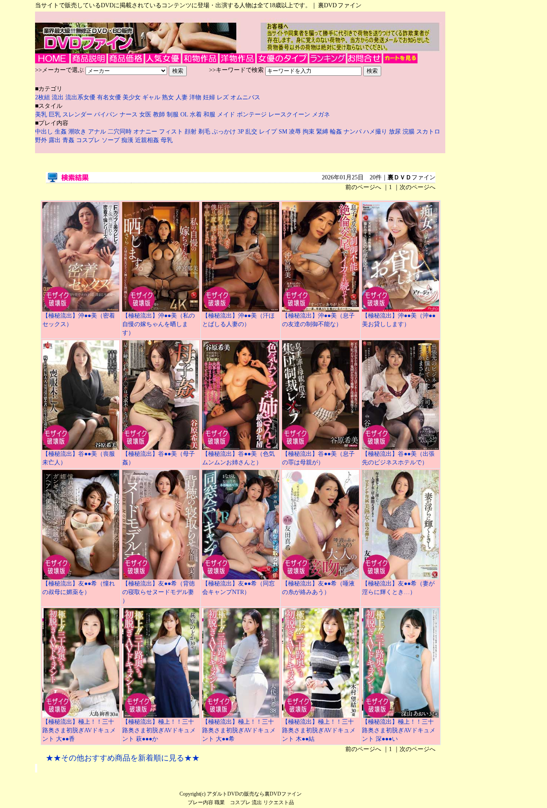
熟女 (169, 97)
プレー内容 (200, 802)
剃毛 (205, 131)
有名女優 (109, 97)
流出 (58, 97)
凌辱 (296, 131)
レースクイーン (289, 114)
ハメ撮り (376, 131)
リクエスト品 (278, 802)
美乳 (41, 114)
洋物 (196, 97)
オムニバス (245, 97)
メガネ (321, 114)
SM (284, 131)
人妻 (182, 97)
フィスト (171, 131)
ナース (129, 114)
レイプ (269, 131)
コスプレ (89, 140)
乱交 (252, 131)
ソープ (111, 140)
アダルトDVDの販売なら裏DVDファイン (254, 794)
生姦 (61, 131)
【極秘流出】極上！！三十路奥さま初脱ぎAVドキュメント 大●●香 (79, 730)
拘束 (309, 131)
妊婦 (210, 97)
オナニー (146, 131)
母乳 (167, 140)
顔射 (191, 131)
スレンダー (77, 114)
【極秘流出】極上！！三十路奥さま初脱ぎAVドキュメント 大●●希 (239, 730)
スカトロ (428, 131)
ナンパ (353, 131)
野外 (42, 140)
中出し (45, 131)
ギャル (152, 97)
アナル (98, 131)
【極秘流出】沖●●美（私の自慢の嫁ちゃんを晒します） (158, 324)
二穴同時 (120, 131)
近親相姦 (148, 140)
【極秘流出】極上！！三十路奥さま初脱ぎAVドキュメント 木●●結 (319, 730)
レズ (223, 97)
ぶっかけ (225, 131)
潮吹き (78, 131)
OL (184, 114)
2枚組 (43, 97)
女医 (145, 114)
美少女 (132, 97)
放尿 (396, 131)
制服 (173, 114)
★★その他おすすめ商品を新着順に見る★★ (123, 758)
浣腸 (409, 131)
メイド (226, 114)
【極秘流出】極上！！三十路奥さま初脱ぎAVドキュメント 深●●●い (398, 730)
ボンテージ (252, 114)
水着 (196, 114)
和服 (209, 114)
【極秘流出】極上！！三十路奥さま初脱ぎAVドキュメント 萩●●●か (159, 730)
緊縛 (323, 131)
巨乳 (55, 114)
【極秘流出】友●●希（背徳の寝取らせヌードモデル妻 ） (158, 592)
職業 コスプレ (232, 802)
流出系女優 (80, 97)
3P (241, 131)
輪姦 (337, 131)
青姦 (69, 140)
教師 (159, 114)
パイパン (106, 114)
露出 (55, 140)
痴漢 (128, 140)
